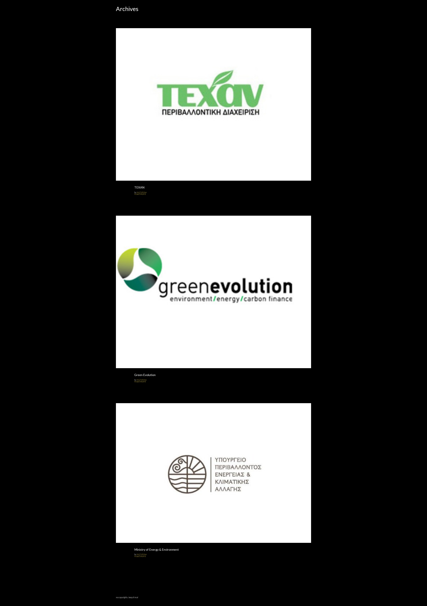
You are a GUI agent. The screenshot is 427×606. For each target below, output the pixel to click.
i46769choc (142, 192)
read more (140, 193)
